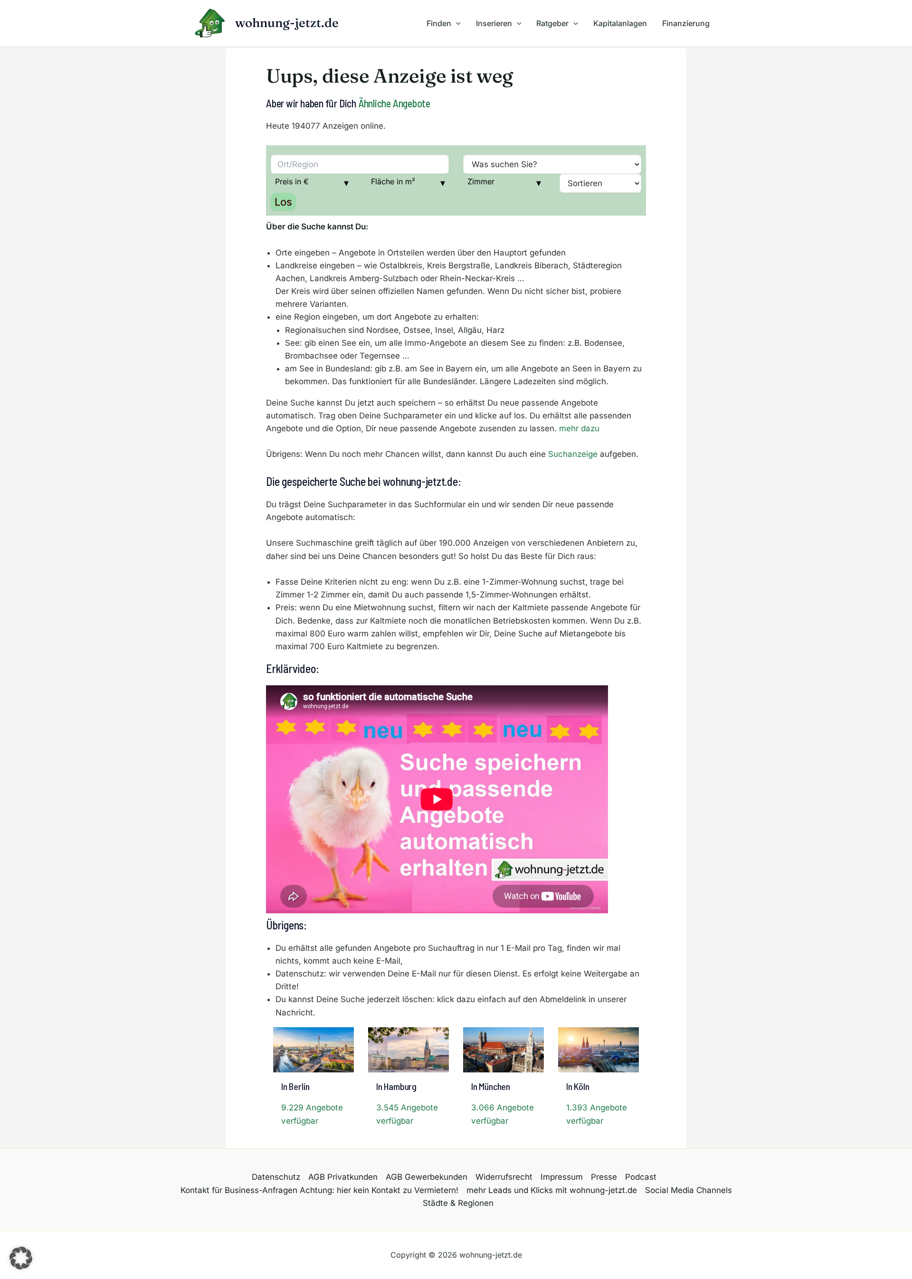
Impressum (562, 1177)
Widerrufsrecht (503, 1177)
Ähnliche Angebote (394, 103)
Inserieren (494, 23)
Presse (604, 1177)
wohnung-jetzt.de (287, 22)
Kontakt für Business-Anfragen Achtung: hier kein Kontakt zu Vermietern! (319, 1190)
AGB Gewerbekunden (426, 1177)
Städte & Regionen (458, 1203)
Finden (439, 23)
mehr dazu (579, 428)
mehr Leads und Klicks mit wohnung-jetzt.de (551, 1190)
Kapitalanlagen (620, 23)
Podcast (640, 1177)
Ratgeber (552, 23)
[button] (456, 23)
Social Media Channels (688, 1190)
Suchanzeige (573, 454)
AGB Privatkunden (343, 1177)
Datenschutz (276, 1177)
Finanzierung (686, 23)
